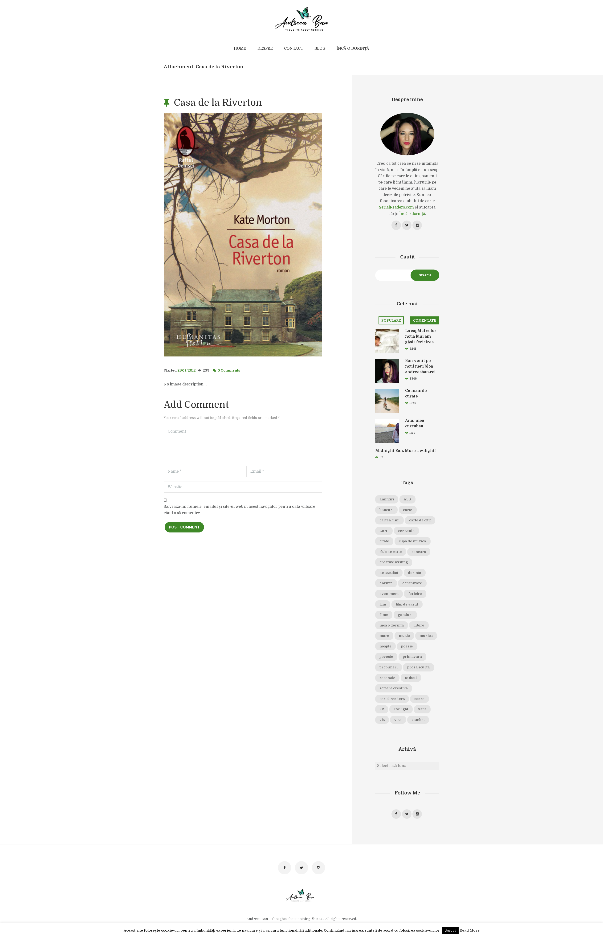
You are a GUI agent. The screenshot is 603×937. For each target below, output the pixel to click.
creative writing (393, 562)
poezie (407, 646)
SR (381, 709)
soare (419, 699)
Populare (391, 320)
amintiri (386, 499)
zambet (418, 720)
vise (398, 720)
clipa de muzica (412, 541)
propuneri (388, 667)
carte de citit (420, 520)
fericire (415, 594)
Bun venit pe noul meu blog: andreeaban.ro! (420, 366)
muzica (426, 636)
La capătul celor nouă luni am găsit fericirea (420, 336)
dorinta (414, 573)
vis (382, 720)
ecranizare (412, 583)
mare (384, 636)
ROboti (411, 678)
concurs (419, 552)
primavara (412, 657)
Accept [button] (450, 930)
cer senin (406, 531)
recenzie (387, 678)
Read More (470, 930)
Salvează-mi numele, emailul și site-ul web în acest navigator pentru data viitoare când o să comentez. (239, 509)
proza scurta (418, 667)
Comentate (424, 320)
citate (384, 541)
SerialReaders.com (396, 207)
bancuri (386, 510)
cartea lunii (389, 520)
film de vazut (407, 604)
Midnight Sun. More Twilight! (405, 451)
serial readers (392, 699)
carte (407, 510)
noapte (385, 646)
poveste (386, 657)
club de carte (390, 552)
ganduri (405, 615)
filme (383, 615)
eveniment (389, 594)
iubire (418, 625)
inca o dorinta (391, 625)
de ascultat (388, 573)
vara (422, 709)
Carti (383, 531)
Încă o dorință (412, 214)
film (382, 604)
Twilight (401, 709)
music (404, 636)
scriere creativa (393, 688)
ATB (407, 499)
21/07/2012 (186, 370)
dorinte (386, 583)
